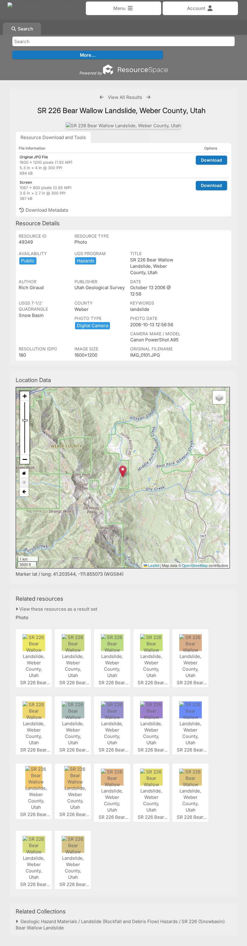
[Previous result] (101, 97)
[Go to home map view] (24, 473)
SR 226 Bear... (35, 682)
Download (211, 160)
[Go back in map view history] (24, 491)
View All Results (125, 97)
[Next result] (148, 97)
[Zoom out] (24, 459)
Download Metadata (46, 210)
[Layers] (219, 397)
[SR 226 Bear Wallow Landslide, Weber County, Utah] (123, 125)
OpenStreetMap (195, 565)
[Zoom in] (24, 396)
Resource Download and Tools (53, 137)
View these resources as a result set (57, 609)
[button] (123, 471)
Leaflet (153, 565)
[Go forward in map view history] (24, 482)
